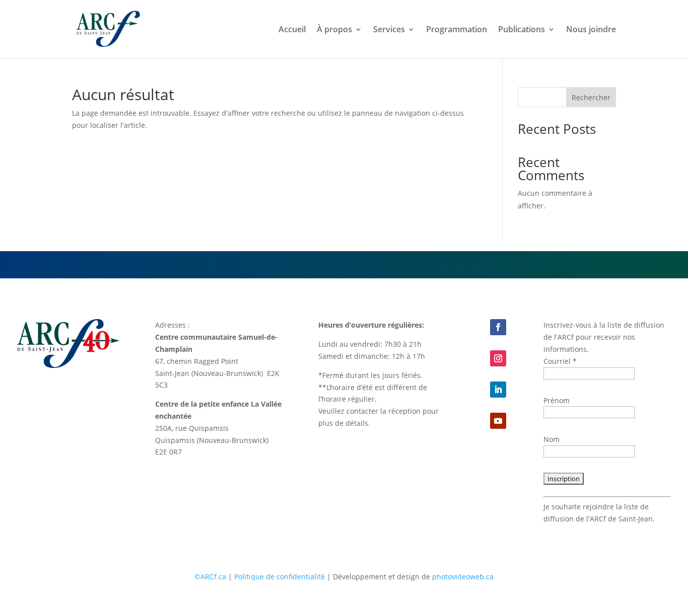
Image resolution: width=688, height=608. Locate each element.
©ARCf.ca (210, 576)
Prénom (556, 400)
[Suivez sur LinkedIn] (498, 390)
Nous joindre (591, 30)
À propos (334, 30)
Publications (521, 30)
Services (389, 30)
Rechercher (591, 97)
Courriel (560, 361)
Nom (551, 439)
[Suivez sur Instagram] (498, 358)
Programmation (456, 30)
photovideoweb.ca (463, 576)
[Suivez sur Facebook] (498, 327)
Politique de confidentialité (279, 576)
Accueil (292, 30)
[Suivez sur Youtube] (498, 421)
